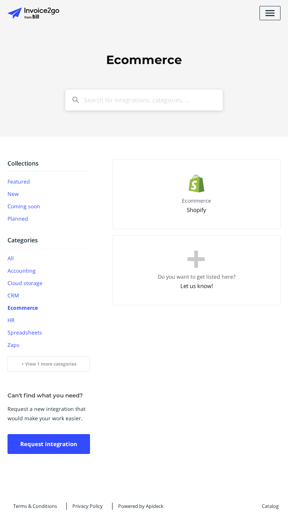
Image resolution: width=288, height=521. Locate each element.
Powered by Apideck (141, 506)
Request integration (48, 444)
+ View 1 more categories (48, 364)
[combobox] (144, 100)
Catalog (270, 506)
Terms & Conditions (35, 506)
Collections (23, 163)
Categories (23, 240)
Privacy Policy (87, 506)
